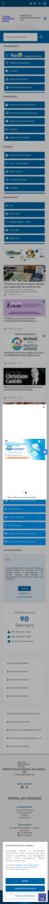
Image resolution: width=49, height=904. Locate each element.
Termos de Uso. (22, 869)
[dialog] (24, 452)
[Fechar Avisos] (44, 407)
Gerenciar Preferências (25, 896)
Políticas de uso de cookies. (27, 865)
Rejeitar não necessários (25, 888)
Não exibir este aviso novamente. (22, 497)
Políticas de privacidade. (25, 867)
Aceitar (25, 881)
